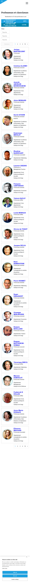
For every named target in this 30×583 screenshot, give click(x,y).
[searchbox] (5, 32)
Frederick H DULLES (18, 393)
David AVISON (19, 115)
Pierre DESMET (19, 281)
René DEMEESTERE (19, 263)
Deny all (15, 575)
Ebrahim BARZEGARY (18, 152)
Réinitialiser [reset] (7, 44)
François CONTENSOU (19, 185)
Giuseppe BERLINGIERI (19, 313)
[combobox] (5, 32)
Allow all (15, 572)
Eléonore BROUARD (17, 429)
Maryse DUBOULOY (18, 377)
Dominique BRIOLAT (18, 134)
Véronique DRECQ (20, 362)
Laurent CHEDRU (20, 166)
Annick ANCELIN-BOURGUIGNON (20, 84)
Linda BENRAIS (20, 213)
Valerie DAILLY (20, 198)
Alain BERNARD (20, 100)
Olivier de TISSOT (20, 229)
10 (25, 44)
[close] (26, 556)
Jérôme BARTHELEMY (19, 50)
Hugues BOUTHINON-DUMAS (19, 343)
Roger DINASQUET (18, 295)
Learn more (4, 568)
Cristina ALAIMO (20, 66)
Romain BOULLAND (18, 328)
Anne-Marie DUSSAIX (18, 411)
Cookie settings (15, 579)
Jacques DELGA (20, 245)
